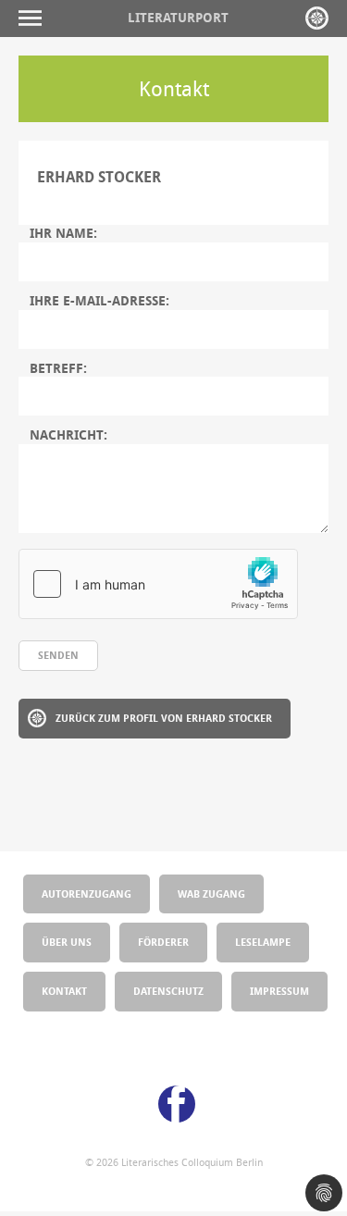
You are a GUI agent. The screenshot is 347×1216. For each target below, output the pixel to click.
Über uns (67, 942)
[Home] (316, 18)
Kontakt (64, 991)
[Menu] (35, 18)
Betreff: (58, 368)
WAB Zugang (211, 893)
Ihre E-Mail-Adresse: (99, 301)
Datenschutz (168, 991)
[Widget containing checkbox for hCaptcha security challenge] (158, 584)
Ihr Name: (63, 233)
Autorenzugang (86, 893)
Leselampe (263, 942)
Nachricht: (68, 435)
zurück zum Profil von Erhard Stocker (164, 718)
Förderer (163, 942)
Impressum (279, 991)
